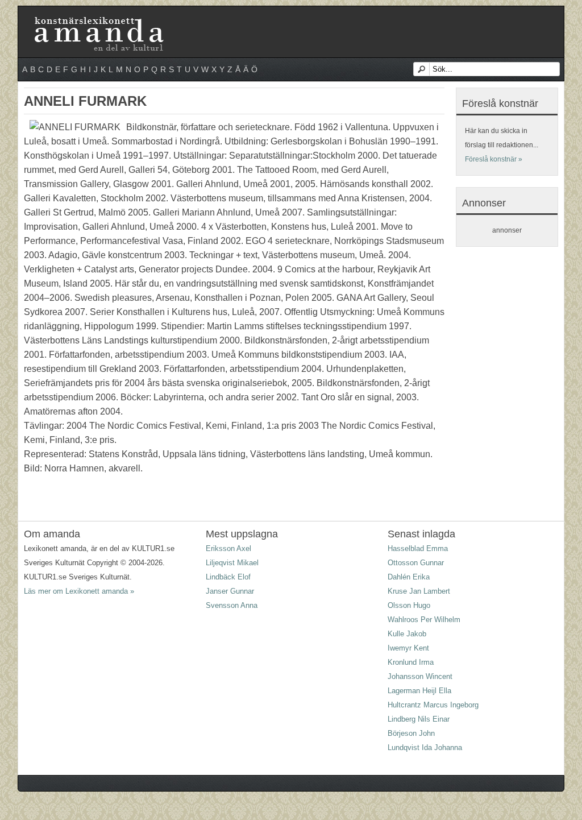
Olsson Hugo (409, 605)
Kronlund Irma (411, 662)
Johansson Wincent (420, 676)
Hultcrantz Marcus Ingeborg (433, 705)
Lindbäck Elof (228, 577)
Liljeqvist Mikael (232, 562)
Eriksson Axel (228, 548)
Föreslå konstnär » (493, 159)
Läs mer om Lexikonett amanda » (79, 591)
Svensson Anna (231, 605)
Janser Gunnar (230, 591)
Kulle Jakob (407, 634)
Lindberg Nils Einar (419, 719)
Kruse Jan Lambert (419, 591)
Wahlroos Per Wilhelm (424, 619)
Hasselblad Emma (418, 548)
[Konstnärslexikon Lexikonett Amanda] (97, 19)
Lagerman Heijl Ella (419, 690)
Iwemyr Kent (408, 648)
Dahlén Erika (409, 577)
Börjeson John (411, 733)
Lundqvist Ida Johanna (425, 747)
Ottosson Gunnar (416, 562)
